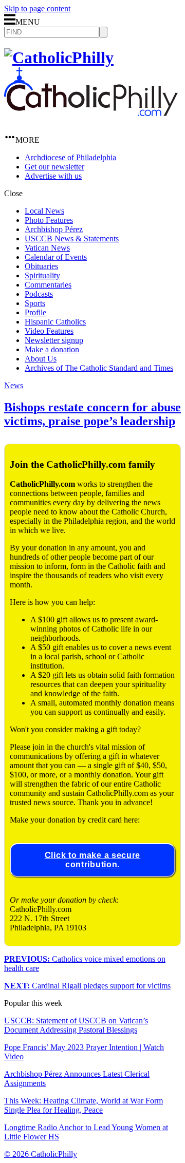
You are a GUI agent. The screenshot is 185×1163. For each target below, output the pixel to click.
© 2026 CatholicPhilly (40, 1154)
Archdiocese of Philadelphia (70, 157)
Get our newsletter (54, 166)
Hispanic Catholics (55, 321)
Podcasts (39, 294)
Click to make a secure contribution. (92, 860)
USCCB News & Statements (72, 238)
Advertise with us (53, 175)
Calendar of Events (56, 257)
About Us (41, 358)
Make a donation (52, 349)
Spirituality (42, 275)
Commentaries (48, 284)
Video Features (49, 331)
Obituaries (41, 266)
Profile (35, 312)
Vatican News (47, 247)
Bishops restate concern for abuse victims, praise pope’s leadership (92, 414)
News (13, 385)
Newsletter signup (54, 340)
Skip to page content (37, 8)
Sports (35, 303)
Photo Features (49, 220)
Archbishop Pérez (54, 229)
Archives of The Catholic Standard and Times (99, 368)
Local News (44, 210)
